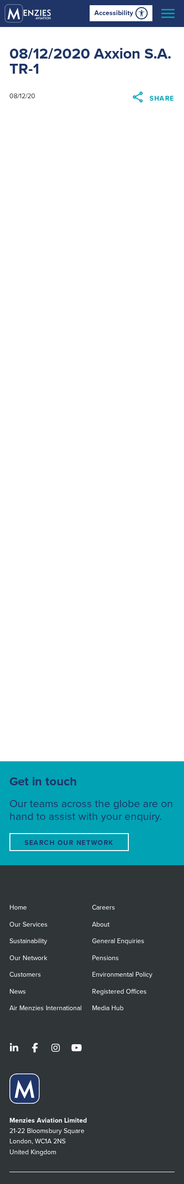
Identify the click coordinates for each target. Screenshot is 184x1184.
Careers (103, 907)
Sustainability (28, 941)
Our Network (28, 958)
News (17, 992)
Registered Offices (119, 992)
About (100, 924)
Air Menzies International (45, 1008)
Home (18, 907)
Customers (25, 975)
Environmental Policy (122, 975)
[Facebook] (34, 1048)
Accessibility (113, 13)
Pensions (105, 958)
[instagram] (55, 1048)
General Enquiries (118, 941)
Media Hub (108, 1008)
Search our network (69, 843)
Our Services (28, 924)
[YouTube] (76, 1048)
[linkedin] (14, 1048)
